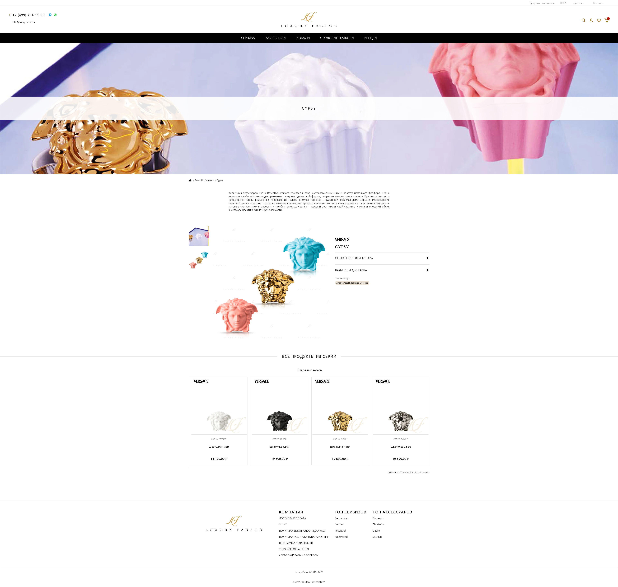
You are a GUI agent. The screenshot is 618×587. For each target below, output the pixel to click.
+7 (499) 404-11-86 (29, 15)
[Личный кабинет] (591, 20)
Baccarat (378, 518)
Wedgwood (341, 536)
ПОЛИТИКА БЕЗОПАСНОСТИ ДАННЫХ (302, 530)
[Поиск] (583, 20)
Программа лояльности (542, 3)
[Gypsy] (271, 339)
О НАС (283, 524)
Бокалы (303, 38)
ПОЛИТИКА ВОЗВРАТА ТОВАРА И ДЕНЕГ (303, 536)
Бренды (370, 38)
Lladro (376, 530)
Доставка (579, 3)
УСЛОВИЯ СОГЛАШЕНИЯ (294, 549)
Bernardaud (341, 518)
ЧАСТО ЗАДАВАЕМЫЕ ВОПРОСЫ (298, 555)
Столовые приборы (337, 38)
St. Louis (377, 536)
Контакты (598, 3)
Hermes (339, 524)
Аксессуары (276, 38)
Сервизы (248, 38)
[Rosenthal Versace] (342, 239)
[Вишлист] (599, 20)
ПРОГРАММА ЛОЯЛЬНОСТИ (296, 542)
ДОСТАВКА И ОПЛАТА (292, 518)
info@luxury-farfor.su (24, 22)
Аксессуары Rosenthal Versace (352, 283)
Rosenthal (340, 530)
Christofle (378, 524)
